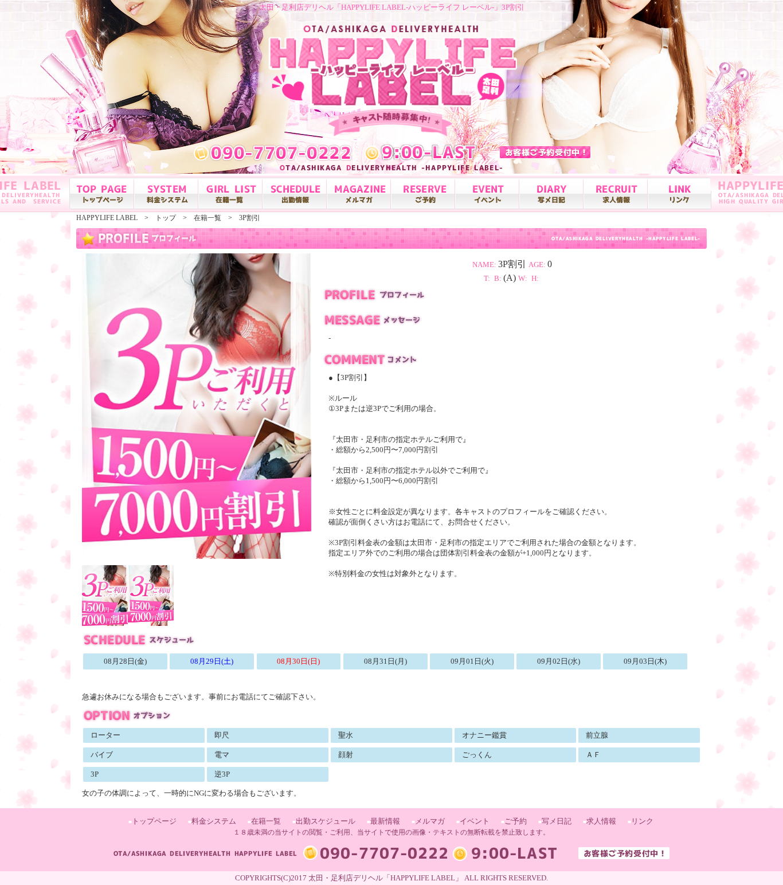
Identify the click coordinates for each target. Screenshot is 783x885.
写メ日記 (556, 821)
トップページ (154, 821)
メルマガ (430, 821)
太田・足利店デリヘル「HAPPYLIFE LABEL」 (385, 878)
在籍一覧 (266, 821)
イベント (475, 821)
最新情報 (385, 821)
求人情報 (601, 821)
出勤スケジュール (325, 821)
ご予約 (515, 821)
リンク (642, 821)
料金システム (213, 821)
